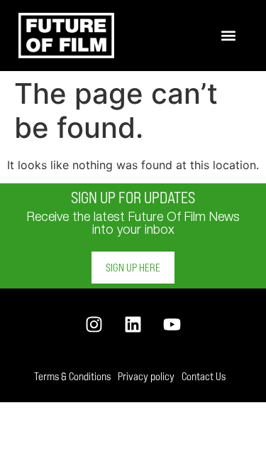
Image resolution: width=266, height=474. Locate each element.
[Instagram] (94, 324)
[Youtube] (172, 324)
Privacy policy (146, 376)
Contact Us (204, 376)
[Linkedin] (133, 324)
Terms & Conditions (72, 376)
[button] (228, 36)
